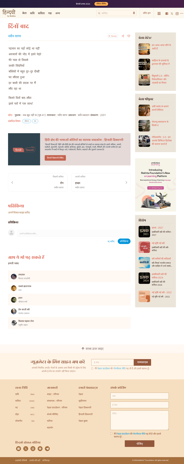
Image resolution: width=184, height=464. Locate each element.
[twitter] (25, 448)
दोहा (24, 414)
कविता (41, 13)
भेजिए (139, 443)
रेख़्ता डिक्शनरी (85, 407)
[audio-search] (134, 13)
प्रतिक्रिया (124, 241)
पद (24, 407)
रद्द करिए (111, 241)
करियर (50, 421)
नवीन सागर (14, 36)
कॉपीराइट (46, 460)
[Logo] (9, 13)
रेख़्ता (81, 394)
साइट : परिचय (53, 394)
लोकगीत (24, 421)
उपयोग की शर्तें (34, 460)
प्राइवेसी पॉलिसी (21, 460)
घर (35, 121)
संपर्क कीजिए (52, 414)
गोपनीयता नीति (119, 368)
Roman (114, 36)
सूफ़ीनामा (82, 401)
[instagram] (32, 448)
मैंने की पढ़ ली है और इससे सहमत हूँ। (122, 368)
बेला (24, 13)
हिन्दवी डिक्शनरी (86, 414)
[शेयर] (122, 35)
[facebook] (18, 448)
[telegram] (47, 448)
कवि (32, 13)
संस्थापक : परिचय (54, 401)
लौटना (27, 121)
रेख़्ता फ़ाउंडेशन (104, 368)
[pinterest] (40, 448)
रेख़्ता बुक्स (83, 421)
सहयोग (50, 427)
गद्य (50, 13)
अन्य (57, 13)
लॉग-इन (147, 12)
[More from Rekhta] (159, 14)
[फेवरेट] (128, 35)
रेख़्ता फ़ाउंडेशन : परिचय (57, 407)
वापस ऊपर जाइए (94, 349)
